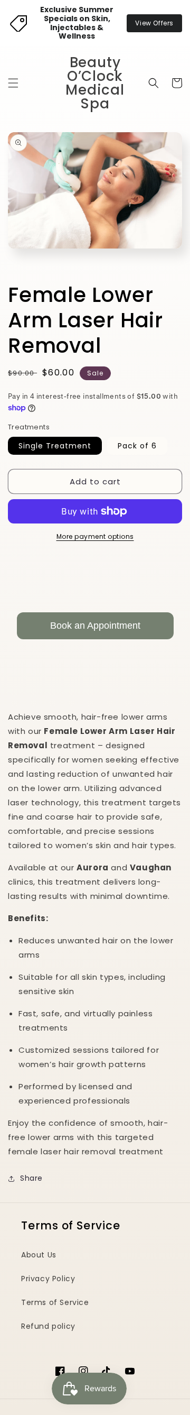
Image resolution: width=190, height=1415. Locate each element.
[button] (13, 83)
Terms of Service (55, 1302)
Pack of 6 (137, 445)
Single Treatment (54, 445)
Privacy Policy (48, 1278)
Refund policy (48, 1326)
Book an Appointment (95, 625)
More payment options (95, 536)
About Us (38, 1254)
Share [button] (31, 1178)
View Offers (154, 23)
